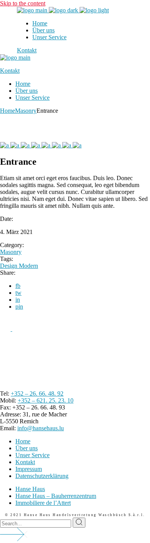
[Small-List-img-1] (5, 145)
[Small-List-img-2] (15, 145)
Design (9, 265)
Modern (28, 265)
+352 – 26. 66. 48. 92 (37, 393)
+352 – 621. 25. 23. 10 (45, 400)
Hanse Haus (30, 489)
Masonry (11, 252)
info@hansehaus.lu (40, 428)
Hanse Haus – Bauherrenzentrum (55, 496)
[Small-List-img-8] (77, 145)
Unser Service (32, 455)
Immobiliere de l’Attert (43, 503)
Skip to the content (22, 3)
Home (22, 441)
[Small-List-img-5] (47, 145)
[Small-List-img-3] (26, 145)
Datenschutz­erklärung (41, 476)
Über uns (26, 448)
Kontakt (25, 462)
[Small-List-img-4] (36, 145)
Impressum (28, 469)
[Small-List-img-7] (67, 145)
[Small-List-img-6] (57, 145)
